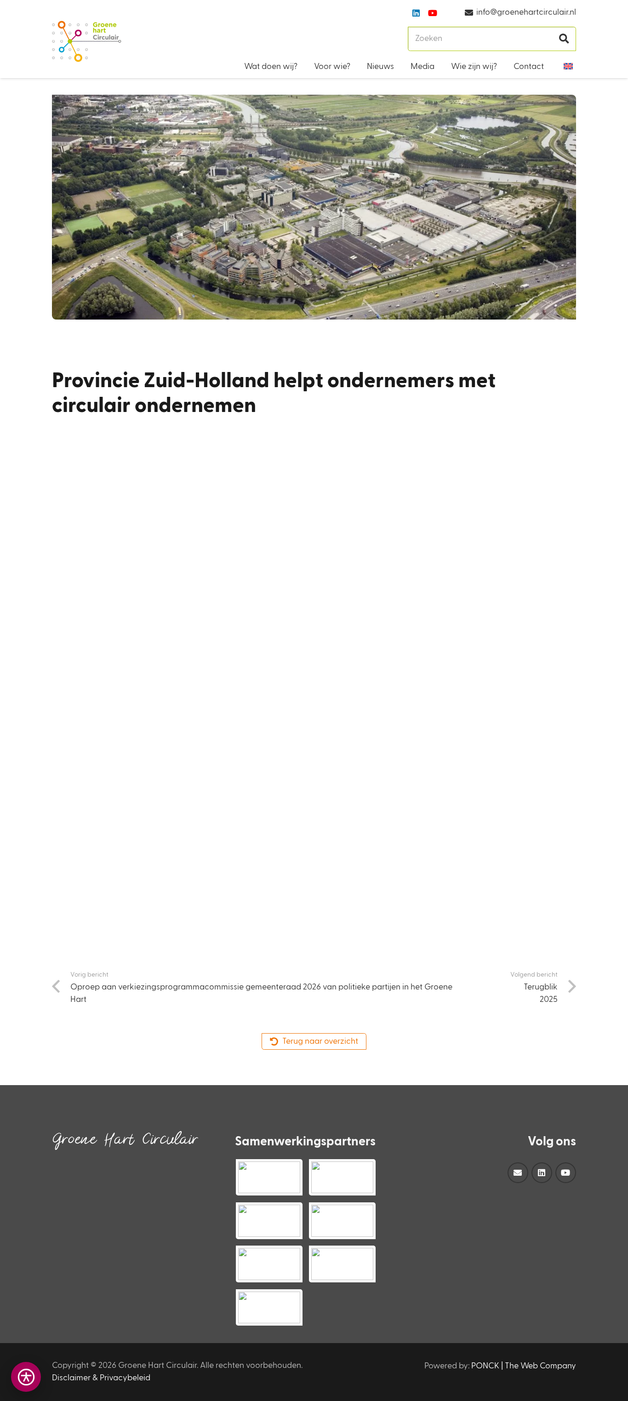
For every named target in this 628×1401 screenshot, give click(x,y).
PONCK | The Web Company (523, 1366)
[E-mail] (518, 1172)
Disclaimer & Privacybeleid (101, 1378)
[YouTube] (432, 13)
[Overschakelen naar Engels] (570, 67)
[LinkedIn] (416, 13)
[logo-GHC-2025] (86, 41)
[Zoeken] (564, 38)
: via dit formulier (196, 679)
